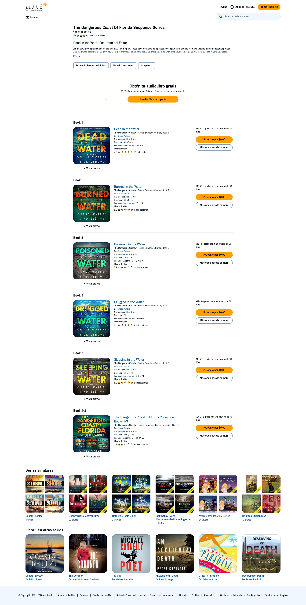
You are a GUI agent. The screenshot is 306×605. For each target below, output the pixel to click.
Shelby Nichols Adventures (84, 516)
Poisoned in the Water (129, 244)
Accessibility (210, 595)
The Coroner (76, 575)
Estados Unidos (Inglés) (276, 595)
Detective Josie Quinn (124, 516)
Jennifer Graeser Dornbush (86, 579)
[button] (77, 56)
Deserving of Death (253, 575)
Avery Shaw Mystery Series (214, 516)
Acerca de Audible (66, 595)
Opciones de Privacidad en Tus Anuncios (240, 595)
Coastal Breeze (34, 575)
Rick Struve (131, 139)
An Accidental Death (167, 575)
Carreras (84, 595)
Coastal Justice (34, 516)
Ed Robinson (35, 579)
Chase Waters (123, 136)
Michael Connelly (124, 579)
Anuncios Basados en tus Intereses (157, 595)
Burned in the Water (128, 187)
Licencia (183, 595)
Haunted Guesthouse (254, 516)
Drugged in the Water (129, 302)
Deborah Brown (210, 579)
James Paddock (253, 579)
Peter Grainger (166, 579)
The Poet (117, 575)
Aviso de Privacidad (126, 595)
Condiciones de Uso (102, 595)
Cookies (195, 595)
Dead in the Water (126, 129)
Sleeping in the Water (129, 360)
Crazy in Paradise (209, 575)
